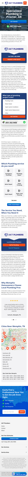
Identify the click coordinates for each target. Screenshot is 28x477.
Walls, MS (5, 362)
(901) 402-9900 (15, 26)
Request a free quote (14, 59)
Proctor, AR (6, 366)
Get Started (14, 21)
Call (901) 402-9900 (14, 56)
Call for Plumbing (14, 245)
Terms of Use (4, 475)
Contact (3, 428)
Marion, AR (5, 364)
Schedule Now (14, 438)
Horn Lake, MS (6, 355)
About (2, 430)
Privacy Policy (10, 475)
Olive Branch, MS (7, 368)
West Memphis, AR (7, 357)
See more (14, 200)
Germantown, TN (7, 359)
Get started (14, 116)
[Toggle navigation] (2, 3)
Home (2, 426)
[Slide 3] (14, 319)
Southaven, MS (6, 353)
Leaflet (25, 349)
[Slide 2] (13, 319)
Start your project (14, 204)
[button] (14, 347)
